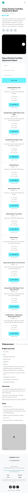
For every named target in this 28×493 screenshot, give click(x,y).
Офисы (20, 477)
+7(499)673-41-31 (14, 457)
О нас (8, 477)
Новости (20, 475)
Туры (8, 475)
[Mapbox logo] (5, 449)
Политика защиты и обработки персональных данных (14, 470)
